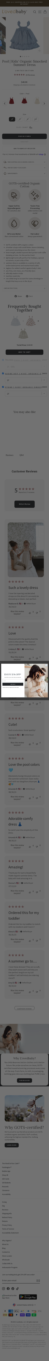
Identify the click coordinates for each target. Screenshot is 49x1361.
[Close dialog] (46, 665)
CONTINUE (12, 684)
